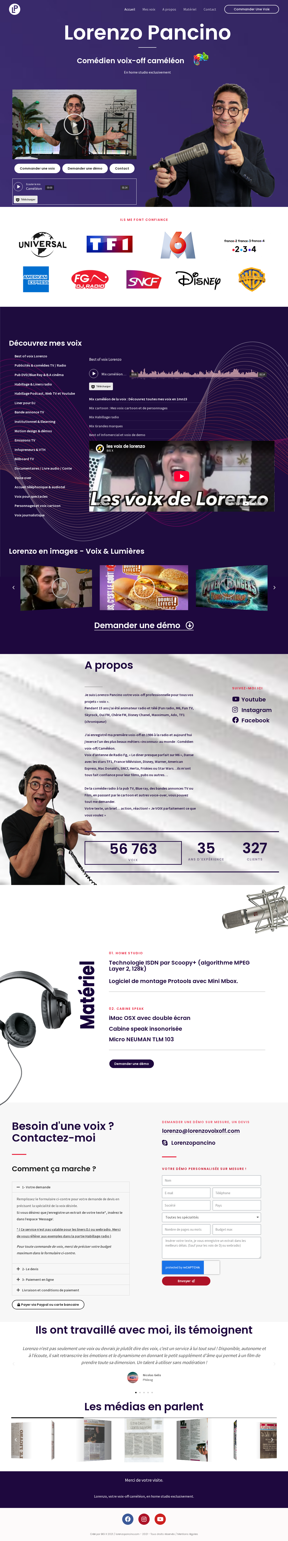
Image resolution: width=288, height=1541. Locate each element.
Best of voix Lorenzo (31, 356)
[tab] (47, 356)
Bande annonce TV (29, 412)
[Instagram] (144, 1519)
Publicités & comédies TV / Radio (40, 365)
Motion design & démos (33, 431)
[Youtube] (160, 1519)
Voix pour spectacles (31, 496)
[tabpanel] (182, 437)
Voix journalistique (30, 515)
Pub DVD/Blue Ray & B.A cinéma (39, 374)
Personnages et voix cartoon (38, 505)
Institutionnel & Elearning (35, 421)
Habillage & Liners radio (33, 384)
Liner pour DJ (25, 403)
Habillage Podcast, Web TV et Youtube (45, 393)
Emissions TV (25, 440)
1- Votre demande (36, 1187)
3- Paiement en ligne (38, 1279)
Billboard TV (24, 459)
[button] (74, 124)
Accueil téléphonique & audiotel (40, 487)
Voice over (23, 477)
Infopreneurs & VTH (30, 449)
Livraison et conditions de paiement (50, 1290)
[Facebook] (127, 1519)
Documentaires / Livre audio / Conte (43, 468)
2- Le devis (30, 1269)
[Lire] (56, 587)
